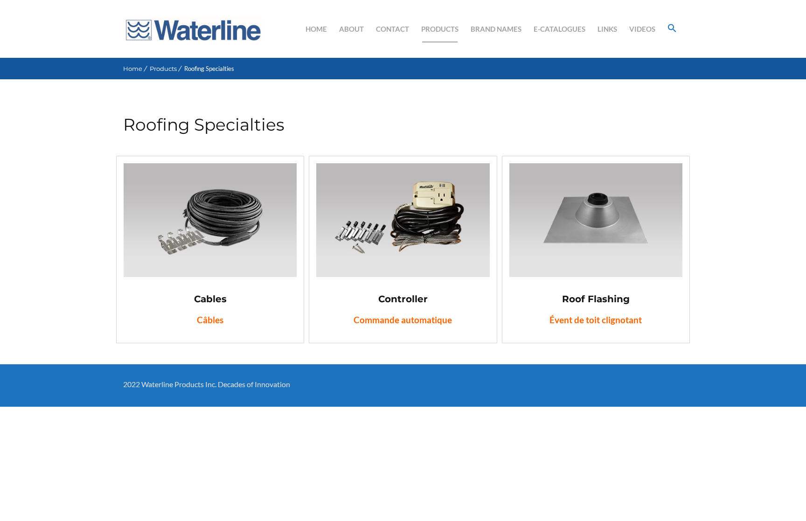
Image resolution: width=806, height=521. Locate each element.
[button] (672, 28)
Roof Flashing (596, 299)
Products (163, 68)
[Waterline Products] (193, 29)
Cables (210, 299)
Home (132, 68)
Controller (403, 299)
